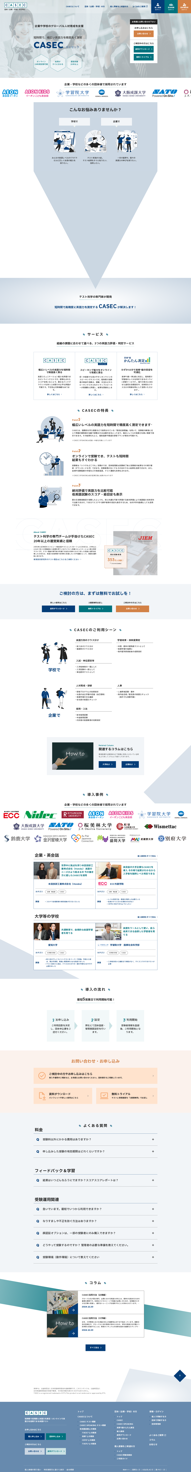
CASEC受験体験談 (124, 1455)
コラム (152, 1439)
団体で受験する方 (159, 1420)
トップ (81, 1411)
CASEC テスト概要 (88, 1422)
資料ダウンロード (124, 1435)
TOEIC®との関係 (89, 1433)
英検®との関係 (88, 1436)
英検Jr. (135, 1470)
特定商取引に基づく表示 (54, 1469)
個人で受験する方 (159, 1417)
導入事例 (120, 1431)
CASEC (120, 1420)
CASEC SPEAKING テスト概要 (93, 1425)
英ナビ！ (159, 1470)
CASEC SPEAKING (125, 1424)
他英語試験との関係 (88, 1429)
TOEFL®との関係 (89, 1444)
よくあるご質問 (156, 1435)
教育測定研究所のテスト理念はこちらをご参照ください (56, 560)
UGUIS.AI (146, 1470)
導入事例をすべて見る (147, 856)
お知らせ (153, 1444)
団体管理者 (156, 1424)
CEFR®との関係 (88, 1440)
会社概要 (70, 1469)
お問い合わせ (122, 1439)
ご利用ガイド (122, 1459)
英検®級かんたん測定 (125, 1428)
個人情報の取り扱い (33, 1469)
